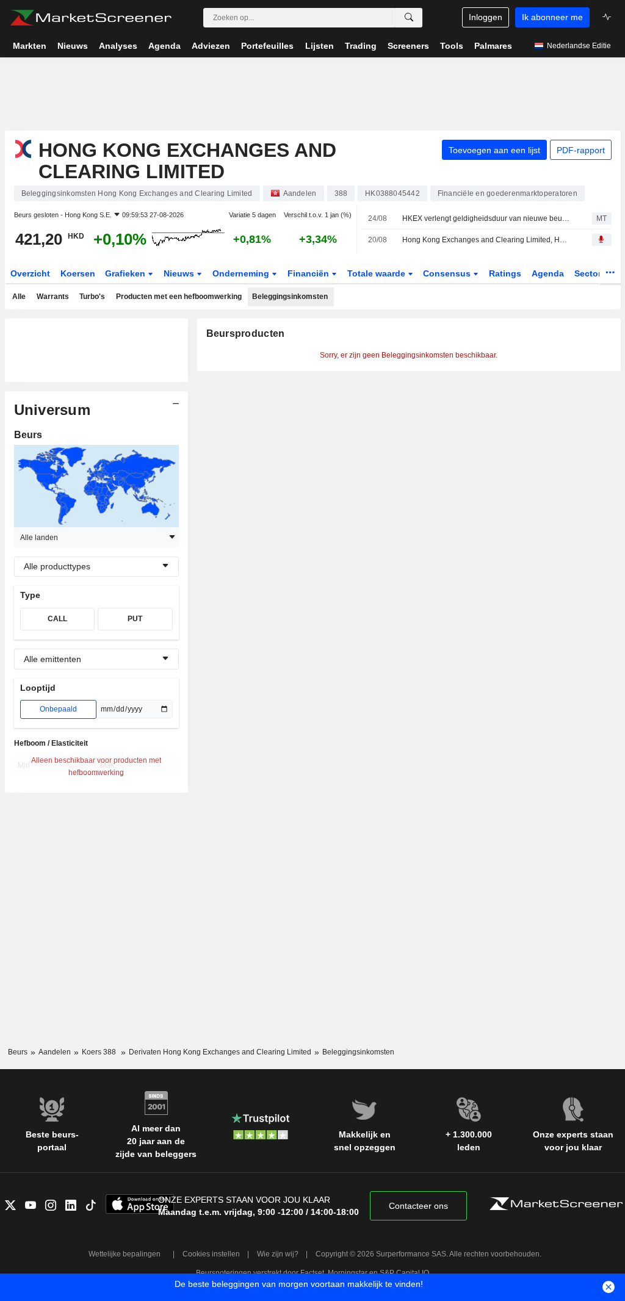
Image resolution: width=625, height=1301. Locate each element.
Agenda (548, 273)
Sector (589, 273)
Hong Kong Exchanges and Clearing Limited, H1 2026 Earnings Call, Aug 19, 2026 (486, 240)
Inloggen (485, 17)
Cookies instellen (211, 1254)
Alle (19, 296)
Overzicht (30, 273)
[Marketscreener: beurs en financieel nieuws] (90, 18)
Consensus (448, 273)
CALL (57, 618)
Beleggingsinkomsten (290, 296)
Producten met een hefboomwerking (179, 296)
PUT (135, 618)
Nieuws (180, 273)
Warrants (53, 296)
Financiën (309, 273)
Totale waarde (377, 273)
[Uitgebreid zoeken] (409, 17)
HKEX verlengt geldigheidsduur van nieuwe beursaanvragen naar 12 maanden (486, 218)
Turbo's (92, 296)
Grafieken (126, 273)
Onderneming (242, 273)
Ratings (505, 273)
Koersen (77, 273)
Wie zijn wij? (277, 1254)
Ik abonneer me (552, 17)
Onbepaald (58, 709)
